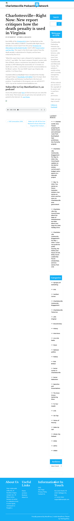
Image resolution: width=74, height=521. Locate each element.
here (23, 92)
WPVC (55, 446)
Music (55, 345)
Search (56, 17)
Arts (54, 289)
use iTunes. (26, 97)
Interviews (56, 333)
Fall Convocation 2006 (16, 121)
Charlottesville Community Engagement (57, 303)
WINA (55, 441)
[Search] (59, 24)
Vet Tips (55, 415)
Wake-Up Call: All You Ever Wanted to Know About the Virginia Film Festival (36, 123)
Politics (55, 357)
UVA (54, 411)
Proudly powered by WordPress (42, 516)
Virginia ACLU (21, 41)
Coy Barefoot (11, 37)
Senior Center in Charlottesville (56, 370)
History (55, 328)
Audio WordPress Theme (61, 516)
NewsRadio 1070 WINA (24, 77)
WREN (55, 450)
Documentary (57, 324)
